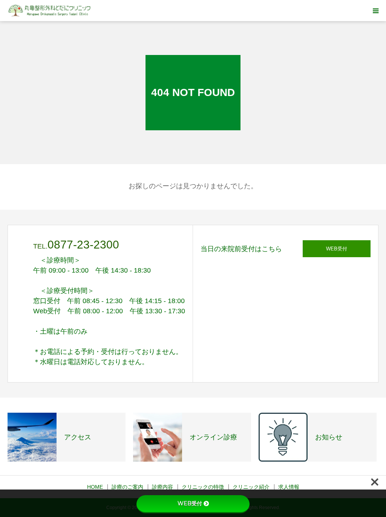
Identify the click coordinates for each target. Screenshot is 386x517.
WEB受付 (336, 249)
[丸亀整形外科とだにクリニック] (50, 10)
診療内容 (162, 487)
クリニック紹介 (251, 487)
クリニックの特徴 (203, 487)
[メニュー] (375, 10)
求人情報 (288, 487)
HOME (95, 487)
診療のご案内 (127, 487)
